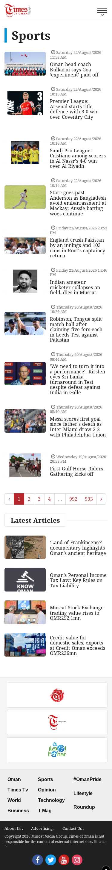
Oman (14, 779)
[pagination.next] (101, 499)
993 (89, 499)
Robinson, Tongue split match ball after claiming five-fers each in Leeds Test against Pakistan (76, 329)
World (14, 800)
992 (73, 499)
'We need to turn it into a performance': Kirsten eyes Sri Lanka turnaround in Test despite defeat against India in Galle (77, 379)
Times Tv (17, 789)
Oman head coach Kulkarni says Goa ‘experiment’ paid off (74, 69)
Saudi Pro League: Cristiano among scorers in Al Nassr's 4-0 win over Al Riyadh (78, 158)
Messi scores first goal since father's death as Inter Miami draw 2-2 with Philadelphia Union (78, 427)
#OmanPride (87, 779)
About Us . (13, 828)
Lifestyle (83, 793)
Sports (45, 779)
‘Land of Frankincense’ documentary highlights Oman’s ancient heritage (78, 547)
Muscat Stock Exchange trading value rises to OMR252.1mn (77, 612)
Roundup (84, 807)
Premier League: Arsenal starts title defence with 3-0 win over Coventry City (74, 109)
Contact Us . (73, 828)
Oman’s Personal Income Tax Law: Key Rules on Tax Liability (78, 580)
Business (18, 810)
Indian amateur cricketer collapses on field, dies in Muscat (75, 287)
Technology (51, 800)
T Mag (45, 810)
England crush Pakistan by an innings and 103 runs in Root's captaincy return (77, 248)
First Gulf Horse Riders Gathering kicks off (76, 471)
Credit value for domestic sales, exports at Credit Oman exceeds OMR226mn (77, 645)
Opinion (47, 789)
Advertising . (42, 828)
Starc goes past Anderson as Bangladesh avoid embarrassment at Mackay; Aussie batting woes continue (78, 203)
